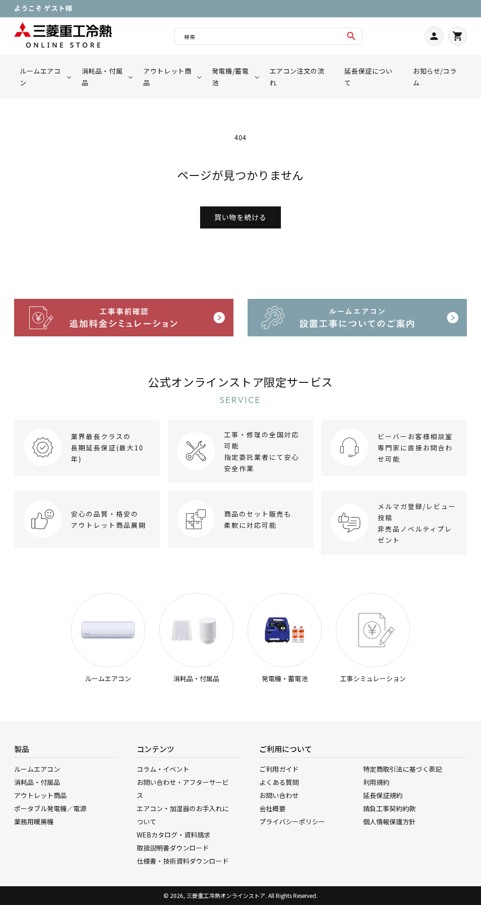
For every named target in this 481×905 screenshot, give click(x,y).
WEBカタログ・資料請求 (173, 834)
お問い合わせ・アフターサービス (183, 788)
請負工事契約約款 (389, 808)
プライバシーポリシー (292, 821)
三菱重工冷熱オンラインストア (225, 895)
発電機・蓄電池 (285, 678)
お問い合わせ (279, 795)
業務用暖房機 (34, 821)
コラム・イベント (163, 769)
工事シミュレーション (373, 678)
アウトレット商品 (40, 795)
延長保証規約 (383, 795)
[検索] (351, 36)
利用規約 (376, 782)
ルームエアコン (108, 678)
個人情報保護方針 (389, 821)
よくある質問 (279, 782)
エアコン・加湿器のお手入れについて (183, 815)
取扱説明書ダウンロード (173, 847)
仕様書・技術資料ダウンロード (183, 861)
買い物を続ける (240, 217)
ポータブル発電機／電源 (50, 808)
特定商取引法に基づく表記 (402, 769)
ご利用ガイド (279, 769)
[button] (42, 77)
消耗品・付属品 (196, 678)
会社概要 (272, 808)
